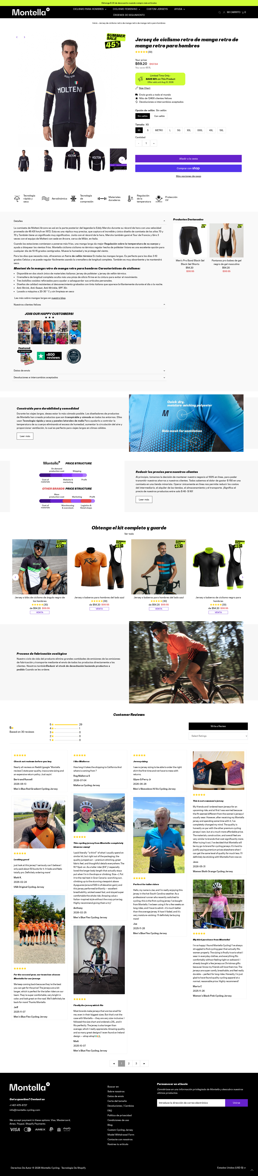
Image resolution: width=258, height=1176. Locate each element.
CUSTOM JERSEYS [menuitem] (157, 9)
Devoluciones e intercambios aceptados (36, 377)
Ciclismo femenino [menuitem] (125, 9)
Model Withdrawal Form (121, 1134)
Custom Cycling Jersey (120, 1129)
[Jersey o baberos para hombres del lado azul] (99, 566)
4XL (211, 130)
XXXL (200, 130)
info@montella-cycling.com (25, 1109)
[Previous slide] (15, 577)
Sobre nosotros (116, 1091)
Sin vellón (143, 116)
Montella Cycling (50, 1167)
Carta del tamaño (117, 1100)
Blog (110, 1124)
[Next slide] (242, 577)
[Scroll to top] (252, 1170)
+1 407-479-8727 (18, 1105)
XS (139, 130)
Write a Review (218, 726)
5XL (222, 130)
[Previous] (17, 37)
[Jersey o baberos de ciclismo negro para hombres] (218, 566)
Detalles (18, 220)
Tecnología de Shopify (73, 1167)
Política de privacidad (120, 1115)
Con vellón (159, 116)
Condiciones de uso (118, 1120)
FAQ (110, 1110)
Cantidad (140, 137)
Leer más (25, 436)
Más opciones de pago (188, 176)
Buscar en (113, 1086)
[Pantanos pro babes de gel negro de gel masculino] (226, 240)
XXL (189, 130)
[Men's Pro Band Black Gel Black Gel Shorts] (190, 240)
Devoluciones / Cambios (121, 1105)
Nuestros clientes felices (27, 304)
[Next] (24, 37)
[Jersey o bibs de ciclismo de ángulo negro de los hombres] (39, 566)
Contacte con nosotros (120, 1139)
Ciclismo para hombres (88, 9)
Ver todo (129, 533)
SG (178, 130)
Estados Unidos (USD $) (230, 1167)
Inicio (94, 23)
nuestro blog (59, 297)
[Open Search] (220, 12)
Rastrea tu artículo (118, 1144)
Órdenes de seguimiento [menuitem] (129, 15)
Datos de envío (22, 370)
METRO (159, 130)
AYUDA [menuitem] (178, 9)
